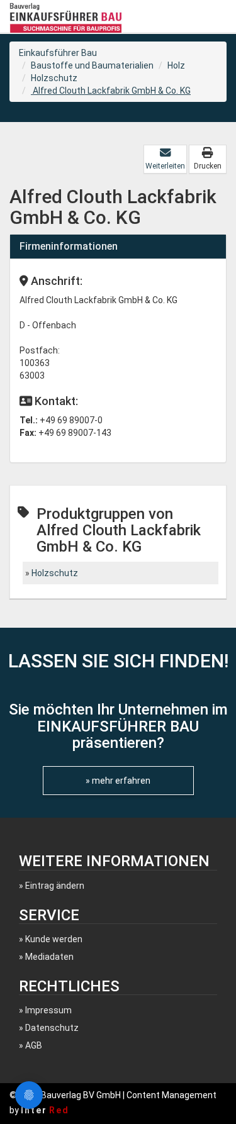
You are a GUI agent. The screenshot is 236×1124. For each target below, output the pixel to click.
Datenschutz (52, 1028)
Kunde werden (53, 939)
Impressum (48, 1010)
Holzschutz (54, 78)
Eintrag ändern (54, 886)
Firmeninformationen (69, 246)
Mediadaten (49, 957)
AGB (33, 1045)
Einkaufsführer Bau (58, 53)
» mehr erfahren (118, 781)
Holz (176, 65)
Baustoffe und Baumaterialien (92, 65)
